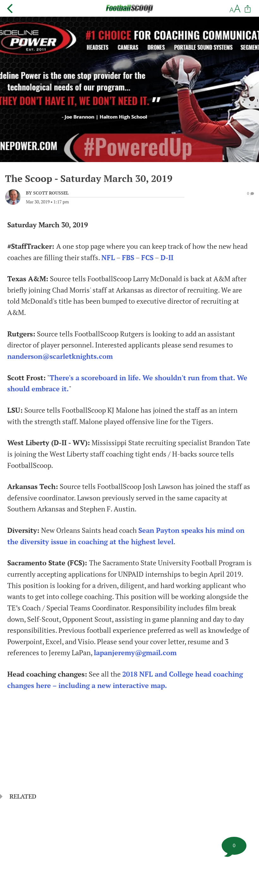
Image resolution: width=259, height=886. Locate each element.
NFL (108, 257)
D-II (166, 257)
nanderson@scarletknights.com (60, 356)
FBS (128, 257)
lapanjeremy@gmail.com (135, 652)
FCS (147, 257)
